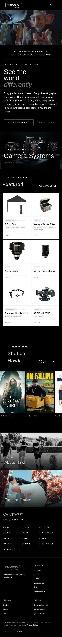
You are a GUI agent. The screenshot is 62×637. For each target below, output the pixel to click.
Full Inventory (39, 591)
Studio (5, 609)
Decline (8, 631)
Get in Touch (39, 609)
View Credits (45, 122)
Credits (6, 605)
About (5, 613)
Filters (36, 579)
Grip (35, 587)
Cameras (37, 570)
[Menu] (56, 5)
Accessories (39, 583)
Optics (36, 574)
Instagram (41, 613)
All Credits (46, 361)
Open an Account (41, 605)
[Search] (50, 5)
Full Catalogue (49, 186)
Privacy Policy (32, 625)
